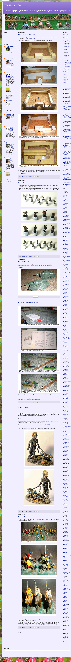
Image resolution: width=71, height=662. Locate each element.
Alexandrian (66, 223)
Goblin (65, 371)
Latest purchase (22, 517)
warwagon (65, 625)
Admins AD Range (67, 101)
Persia (65, 484)
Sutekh (65, 580)
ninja (65, 467)
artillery (65, 240)
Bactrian (65, 252)
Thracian (65, 594)
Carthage (65, 277)
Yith (65, 634)
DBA (65, 316)
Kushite (65, 419)
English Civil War (67, 340)
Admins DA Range (67, 100)
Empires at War (66, 338)
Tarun (65, 587)
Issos (65, 405)
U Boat (65, 612)
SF (64, 556)
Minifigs (65, 450)
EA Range (65, 326)
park (65, 476)
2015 (65, 80)
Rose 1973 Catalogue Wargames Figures (67, 152)
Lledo (65, 430)
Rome (65, 524)
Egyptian (65, 332)
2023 (65, 38)
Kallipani (65, 413)
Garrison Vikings (67, 89)
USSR (65, 614)
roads (65, 517)
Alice (65, 224)
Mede (65, 443)
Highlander (66, 386)
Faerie (65, 344)
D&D (65, 309)
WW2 (65, 630)
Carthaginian (66, 279)
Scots (65, 547)
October (66, 44)
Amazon (65, 227)
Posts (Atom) (25, 632)
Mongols (65, 455)
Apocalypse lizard (23, 407)
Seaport (65, 552)
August (66, 47)
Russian (65, 528)
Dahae (65, 313)
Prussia (65, 500)
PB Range (65, 480)
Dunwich (65, 325)
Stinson (65, 575)
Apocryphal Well (67, 232)
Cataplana (65, 282)
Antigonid (65, 229)
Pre (64, 498)
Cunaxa (65, 306)
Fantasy (65, 346)
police (65, 495)
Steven (65, 573)
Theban (65, 592)
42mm (65, 209)
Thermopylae (66, 593)
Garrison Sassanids (67, 180)
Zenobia (65, 637)
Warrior (65, 624)
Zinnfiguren (66, 638)
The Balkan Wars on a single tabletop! (12, 89)
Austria (65, 251)
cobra (65, 293)
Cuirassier (65, 305)
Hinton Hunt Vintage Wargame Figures (9, 101)
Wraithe (65, 628)
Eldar (65, 334)
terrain (25, 177)
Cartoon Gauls (66, 280)
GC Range (65, 366)
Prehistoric (66, 499)
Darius (65, 314)
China (65, 290)
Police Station (66, 496)
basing (65, 255)
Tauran (65, 588)
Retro (65, 512)
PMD (65, 494)
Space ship (66, 561)
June (66, 50)
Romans (65, 523)
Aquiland (65, 233)
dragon (65, 322)
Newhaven (66, 463)
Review (65, 513)
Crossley (65, 301)
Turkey (65, 608)
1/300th (65, 191)
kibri (65, 417)
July (66, 49)
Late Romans (66, 425)
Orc (64, 474)
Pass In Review (11, 48)
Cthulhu (65, 302)
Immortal (65, 398)
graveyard (65, 374)
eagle (65, 328)
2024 (65, 37)
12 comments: (30, 402)
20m (65, 199)
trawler (65, 598)
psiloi (65, 503)
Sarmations (66, 540)
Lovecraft (65, 432)
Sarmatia (65, 537)
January (66, 69)
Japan (65, 407)
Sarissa (65, 536)
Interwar (65, 402)
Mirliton (65, 451)
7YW (65, 212)
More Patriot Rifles (12, 116)
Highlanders (66, 387)
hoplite (65, 390)
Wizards (65, 626)
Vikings (65, 618)
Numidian (65, 471)
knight (65, 418)
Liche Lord (66, 429)
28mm (65, 204)
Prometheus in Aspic (9, 126)
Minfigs (65, 447)
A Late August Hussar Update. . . (11, 62)
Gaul (65, 363)
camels (65, 274)
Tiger (65, 596)
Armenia (65, 239)
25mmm (65, 203)
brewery (65, 267)
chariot (65, 288)
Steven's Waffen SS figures (25, 183)
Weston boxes (43, 165)
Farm (65, 349)
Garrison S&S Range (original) (67, 137)
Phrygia (65, 491)
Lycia (65, 437)
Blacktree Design (67, 260)
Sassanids (65, 543)
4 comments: (30, 296)
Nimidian (65, 466)
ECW (65, 329)
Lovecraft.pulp (66, 434)
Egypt (65, 330)
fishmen (65, 350)
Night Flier (66, 464)
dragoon (65, 324)
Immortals (65, 399)
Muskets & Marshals (11, 102)
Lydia (65, 438)
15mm (65, 196)
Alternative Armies (67, 225)
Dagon (65, 312)
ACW (65, 213)
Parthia (65, 478)
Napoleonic (66, 459)
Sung (65, 579)
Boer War (65, 264)
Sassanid (65, 541)
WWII (65, 632)
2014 (65, 82)
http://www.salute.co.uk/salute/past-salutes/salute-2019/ (39, 424)
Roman (65, 520)
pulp (65, 506)
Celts (65, 286)
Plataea (65, 492)
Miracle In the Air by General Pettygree (12, 146)
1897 (65, 197)
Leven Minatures (67, 426)
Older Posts (58, 630)
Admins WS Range (67, 96)
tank (65, 584)
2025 (65, 35)
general (65, 367)
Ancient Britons (66, 228)
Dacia (65, 310)
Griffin (65, 382)
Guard (65, 383)
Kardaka (65, 414)
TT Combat (66, 604)
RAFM (65, 509)
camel (65, 273)
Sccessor (65, 544)
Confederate (66, 296)
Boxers (65, 265)
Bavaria (65, 257)
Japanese (65, 409)
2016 (65, 79)
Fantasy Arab (66, 348)
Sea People (66, 551)
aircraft (65, 217)
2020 (65, 73)
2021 (65, 71)
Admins (65, 216)
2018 (65, 76)
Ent (64, 341)
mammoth (65, 442)
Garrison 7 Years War (67, 127)
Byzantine (65, 271)
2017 (65, 77)
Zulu (65, 641)
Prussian (65, 502)
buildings (65, 269)
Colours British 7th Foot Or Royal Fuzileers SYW (12, 75)
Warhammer (66, 622)
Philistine (65, 490)
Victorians (65, 617)
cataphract (65, 281)
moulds (65, 458)
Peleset (65, 482)
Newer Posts (20, 630)
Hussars (65, 394)
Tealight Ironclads (67, 589)
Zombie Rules (66, 173)
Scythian (65, 549)
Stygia (65, 576)
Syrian (65, 583)
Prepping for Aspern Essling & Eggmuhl (12, 160)
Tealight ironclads (67, 158)
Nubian (65, 470)
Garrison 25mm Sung (67, 175)
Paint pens (65, 475)
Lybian (65, 435)
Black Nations (66, 259)
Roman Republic (66, 521)
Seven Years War (67, 555)
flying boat (66, 352)
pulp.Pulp (65, 508)
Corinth (65, 298)
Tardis (65, 585)
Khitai (65, 415)
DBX (65, 317)
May (66, 52)
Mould (65, 456)
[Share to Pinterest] (38, 176)
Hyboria (65, 395)
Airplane (65, 221)
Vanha (65, 616)
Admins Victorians (67, 97)
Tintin (65, 597)
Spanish (65, 565)
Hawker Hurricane (67, 385)
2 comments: (30, 511)
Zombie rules (66, 640)
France (65, 354)
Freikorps (65, 355)
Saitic (65, 533)
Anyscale (65, 231)
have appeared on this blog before (29, 38)
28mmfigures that (67, 205)
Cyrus (65, 308)
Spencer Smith (66, 571)
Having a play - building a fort (26, 34)
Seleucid (65, 553)
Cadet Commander (67, 150)
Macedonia (66, 439)
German (65, 369)
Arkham (65, 237)
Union (65, 613)
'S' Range (65, 190)
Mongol (65, 454)
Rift (64, 516)
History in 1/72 (8, 171)
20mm (22, 177)
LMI (65, 431)
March (66, 55)
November (67, 43)
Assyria (65, 241)
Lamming (65, 421)
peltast (65, 483)
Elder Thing (66, 336)
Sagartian (65, 532)
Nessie (65, 462)
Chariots (65, 289)
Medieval (65, 444)
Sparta (65, 568)
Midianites (66, 446)
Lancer (65, 422)
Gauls (65, 365)
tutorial (65, 610)
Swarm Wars (66, 581)
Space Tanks (66, 563)
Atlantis (65, 249)
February (66, 68)
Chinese (65, 292)
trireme (65, 602)
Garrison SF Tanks (67, 125)
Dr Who (65, 321)
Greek (65, 378)
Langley (65, 423)
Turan (65, 605)
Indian (65, 401)
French (65, 357)
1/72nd (65, 192)
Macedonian (66, 440)
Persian (65, 486)
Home (39, 630)
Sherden (65, 559)
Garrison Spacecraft (67, 126)
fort (23, 177)
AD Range (66, 215)
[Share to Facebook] (37, 176)
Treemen (65, 600)
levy (65, 427)
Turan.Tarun (66, 606)
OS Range (65, 170)
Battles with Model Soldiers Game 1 (28, 302)
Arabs (65, 236)
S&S (65, 531)
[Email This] (34, 176)
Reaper (65, 511)
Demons (65, 318)
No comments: (30, 256)
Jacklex (65, 406)
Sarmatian (65, 539)
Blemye (65, 261)
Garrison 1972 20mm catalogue (67, 141)
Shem (65, 557)
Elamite (65, 333)
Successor (65, 577)
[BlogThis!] (35, 176)
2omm (65, 207)
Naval (65, 460)
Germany (65, 370)
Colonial (65, 294)
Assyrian (65, 243)
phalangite (65, 488)
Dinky (65, 320)
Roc (64, 519)
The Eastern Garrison (15, 5)
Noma (65, 468)
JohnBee (65, 411)
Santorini (65, 535)
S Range (65, 529)
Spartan (65, 569)
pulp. (65, 507)
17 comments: (30, 627)
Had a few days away (23, 261)
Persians (65, 487)
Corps (65, 300)
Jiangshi (65, 410)
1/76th (65, 194)
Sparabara (65, 567)
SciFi (65, 545)
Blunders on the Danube (10, 114)
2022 (65, 40)
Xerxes (65, 633)
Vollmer (65, 620)
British (65, 268)
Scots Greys (66, 548)
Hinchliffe (65, 389)
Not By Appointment (9, 72)
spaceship (65, 564)
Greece (65, 377)
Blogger (47, 654)
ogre (65, 472)
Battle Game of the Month (10, 46)
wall (65, 621)
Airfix (65, 220)
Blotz (65, 263)
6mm (65, 211)
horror (65, 391)
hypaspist (65, 397)
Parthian (65, 479)
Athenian (65, 245)
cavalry (65, 285)
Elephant (65, 337)
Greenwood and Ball (67, 381)
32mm (65, 208)
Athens (65, 247)
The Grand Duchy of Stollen (9, 59)
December (67, 41)
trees (65, 601)
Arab (65, 235)
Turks (65, 609)
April (66, 53)
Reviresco (65, 515)
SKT (65, 560)
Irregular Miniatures (67, 403)
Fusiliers (65, 358)
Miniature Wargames (67, 448)
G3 (64, 359)
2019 (65, 74)
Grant (65, 373)
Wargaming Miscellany (9, 87)
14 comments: (30, 176)
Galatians (65, 361)
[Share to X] (36, 176)
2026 (65, 34)
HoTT (65, 393)
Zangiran (65, 636)
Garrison (65, 362)
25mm (65, 202)
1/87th (65, 195)
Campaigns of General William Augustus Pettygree (9, 142)
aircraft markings (67, 219)
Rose (65, 525)
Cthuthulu (65, 304)
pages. (35, 620)
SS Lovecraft (66, 572)
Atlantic (65, 248)
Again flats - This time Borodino (12, 172)
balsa (65, 253)
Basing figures (66, 256)
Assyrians (65, 244)
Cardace (65, 276)
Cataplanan (66, 284)
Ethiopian (65, 342)
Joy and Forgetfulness (9, 157)
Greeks (65, 379)
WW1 (65, 629)
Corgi (65, 297)
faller (65, 345)
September (67, 46)
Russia (65, 527)
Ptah (65, 504)
